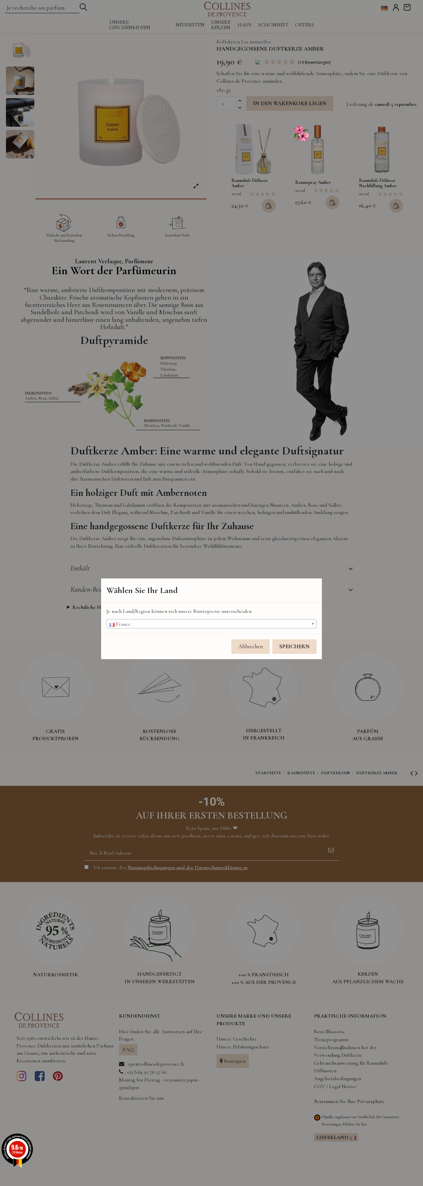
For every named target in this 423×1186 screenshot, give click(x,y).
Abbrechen (250, 646)
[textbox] (211, 624)
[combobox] (211, 623)
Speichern (294, 646)
